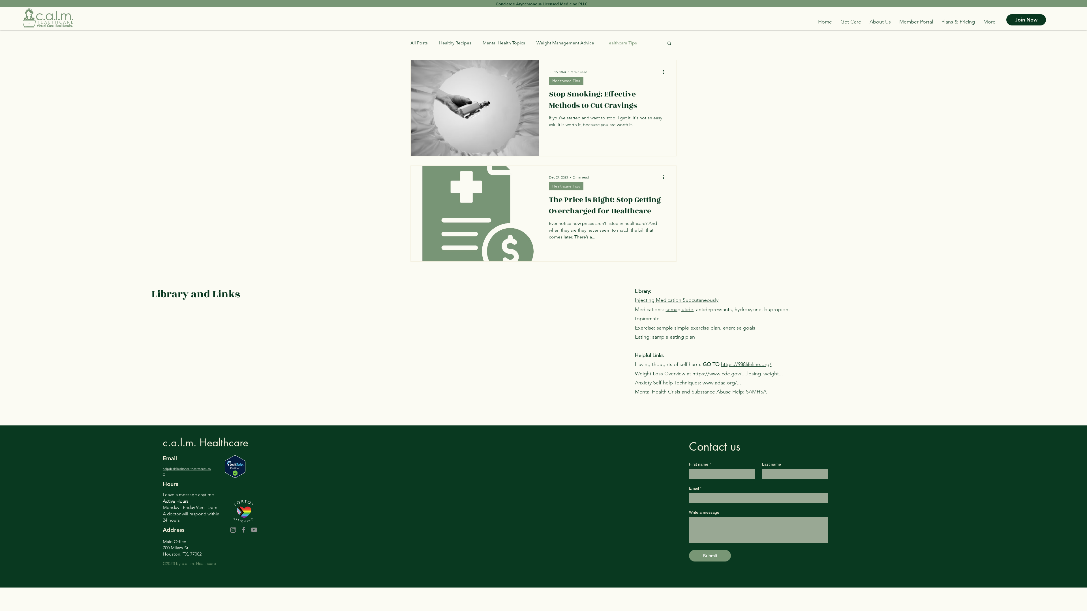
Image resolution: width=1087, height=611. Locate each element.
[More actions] (665, 71)
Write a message (704, 512)
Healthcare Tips (621, 43)
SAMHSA (756, 392)
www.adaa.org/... (722, 383)
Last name (771, 464)
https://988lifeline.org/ (746, 364)
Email (695, 488)
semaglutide (679, 309)
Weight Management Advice (565, 43)
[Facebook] (243, 529)
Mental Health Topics (504, 43)
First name (700, 464)
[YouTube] (254, 529)
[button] (850, 21)
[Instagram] (233, 529)
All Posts (419, 43)
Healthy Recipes (455, 43)
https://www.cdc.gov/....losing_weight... (737, 374)
